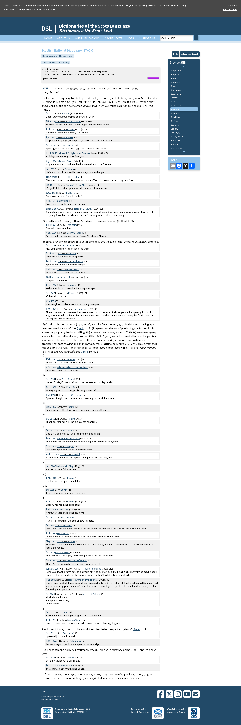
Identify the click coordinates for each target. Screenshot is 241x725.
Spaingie (177, 136)
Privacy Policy (57, 696)
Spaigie (175, 125)
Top (45, 691)
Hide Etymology (66, 56)
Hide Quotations (49, 56)
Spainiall (176, 140)
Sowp (176, 70)
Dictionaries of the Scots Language (94, 28)
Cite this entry (63, 62)
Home (48, 38)
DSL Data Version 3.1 (50, 699)
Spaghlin (176, 117)
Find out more (230, 9)
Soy (173, 86)
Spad (174, 101)
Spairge (176, 148)
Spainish (175, 144)
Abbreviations (48, 62)
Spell (80, 328)
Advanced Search (189, 54)
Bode (136, 629)
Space (176, 93)
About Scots (113, 38)
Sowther (175, 82)
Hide (175, 54)
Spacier (175, 97)
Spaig (174, 121)
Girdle (84, 351)
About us (63, 38)
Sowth (175, 78)
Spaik (175, 128)
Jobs (130, 38)
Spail (175, 132)
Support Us (147, 38)
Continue (232, 5)
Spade (176, 105)
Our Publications (87, 38)
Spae (175, 109)
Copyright (45, 696)
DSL (46, 28)
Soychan (176, 90)
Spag (175, 113)
